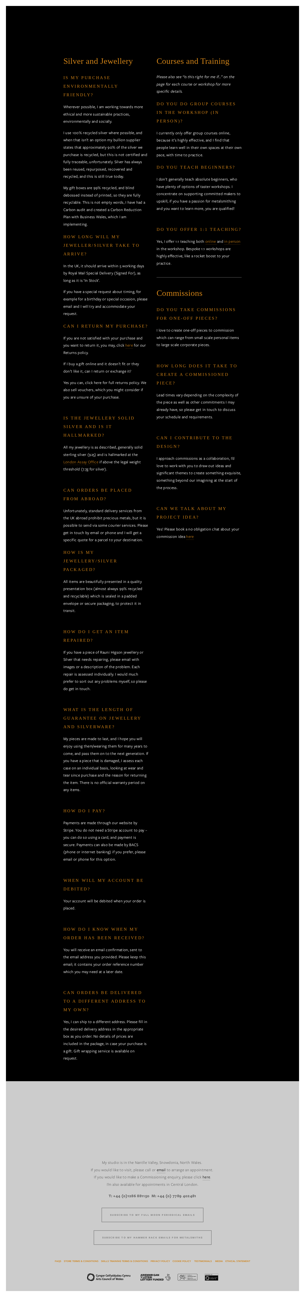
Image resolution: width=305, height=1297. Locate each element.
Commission (34, 27)
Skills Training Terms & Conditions (124, 1261)
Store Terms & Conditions (81, 1261)
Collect (68, 27)
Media (219, 1261)
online (211, 241)
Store (236, 27)
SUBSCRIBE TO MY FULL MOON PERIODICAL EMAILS (152, 1215)
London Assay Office (80, 462)
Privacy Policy (160, 1261)
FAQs (58, 1261)
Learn (95, 27)
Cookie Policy (182, 1261)
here (129, 345)
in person (232, 241)
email (161, 1170)
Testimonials (203, 1261)
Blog (281, 27)
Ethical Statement (237, 1261)
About (259, 27)
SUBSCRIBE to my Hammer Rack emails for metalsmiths (152, 1237)
